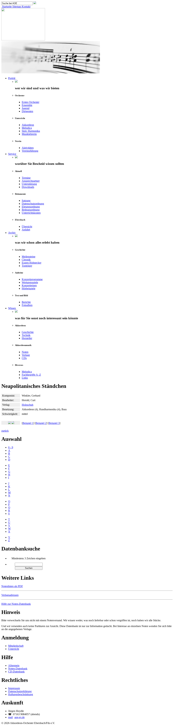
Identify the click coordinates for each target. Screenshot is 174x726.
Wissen (12, 308)
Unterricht (13, 648)
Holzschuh (27, 404)
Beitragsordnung (31, 209)
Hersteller (27, 338)
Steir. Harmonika (31, 131)
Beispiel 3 (54, 423)
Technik (26, 335)
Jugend (25, 108)
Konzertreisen (29, 285)
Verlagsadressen (10, 595)
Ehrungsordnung (31, 206)
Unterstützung (29, 183)
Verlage (26, 355)
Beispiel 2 (41, 423)
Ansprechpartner (31, 180)
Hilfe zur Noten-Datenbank (16, 603)
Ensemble (27, 105)
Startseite (6, 6)
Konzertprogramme (32, 279)
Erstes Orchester (30, 102)
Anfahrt (26, 229)
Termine (26, 177)
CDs (24, 358)
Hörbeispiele (28, 288)
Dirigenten (27, 111)
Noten (25, 352)
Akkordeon (28, 124)
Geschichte (28, 332)
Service (12, 153)
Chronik (26, 259)
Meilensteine (28, 256)
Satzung (26, 200)
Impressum (14, 688)
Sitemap (16, 6)
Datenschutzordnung (33, 203)
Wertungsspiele (30, 282)
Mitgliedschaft (15, 645)
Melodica (27, 127)
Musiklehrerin (29, 134)
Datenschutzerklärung (20, 691)
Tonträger (27, 265)
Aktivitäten (28, 147)
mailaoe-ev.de (16, 717)
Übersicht (27, 226)
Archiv (12, 232)
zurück (5, 430)
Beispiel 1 (28, 423)
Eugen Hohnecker (31, 262)
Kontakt (25, 6)
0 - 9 (10, 447)
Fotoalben (27, 305)
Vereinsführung (30, 150)
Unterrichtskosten (31, 212)
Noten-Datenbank (17, 668)
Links (25, 377)
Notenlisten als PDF (12, 586)
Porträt (11, 78)
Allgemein (13, 665)
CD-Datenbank (16, 671)
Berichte (26, 302)
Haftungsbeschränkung (20, 694)
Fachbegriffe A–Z (31, 374)
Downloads (28, 187)
